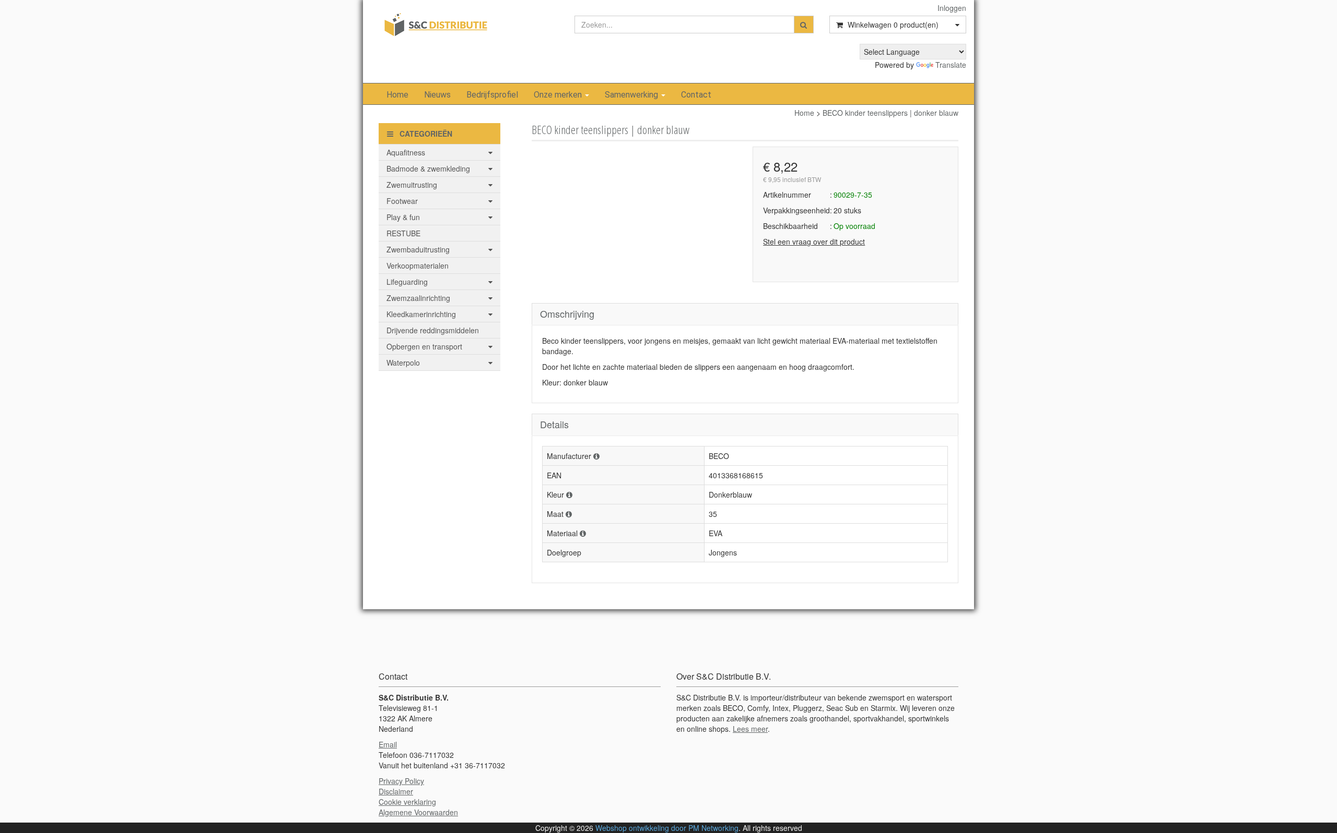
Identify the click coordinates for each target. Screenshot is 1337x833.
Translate (950, 64)
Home (397, 95)
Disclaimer (396, 791)
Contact (696, 95)
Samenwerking (632, 95)
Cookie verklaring (407, 801)
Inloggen (951, 8)
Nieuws (437, 95)
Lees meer (750, 728)
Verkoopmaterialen (417, 265)
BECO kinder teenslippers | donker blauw (890, 112)
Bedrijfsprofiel (492, 95)
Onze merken (559, 95)
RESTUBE (403, 233)
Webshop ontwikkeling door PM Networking (666, 828)
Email (388, 744)
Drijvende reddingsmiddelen (432, 330)
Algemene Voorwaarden (418, 812)
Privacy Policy (401, 781)
